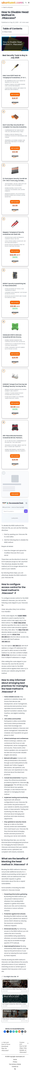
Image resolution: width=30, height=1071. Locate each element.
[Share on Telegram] (13, 1031)
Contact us (15, 1066)
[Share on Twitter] (8, 1031)
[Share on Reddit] (19, 1031)
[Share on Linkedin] (10, 1031)
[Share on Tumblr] (22, 1031)
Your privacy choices (15, 1064)
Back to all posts (8, 7)
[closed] (29, 3)
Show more (8, 32)
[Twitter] (15, 1069)
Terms (15, 1059)
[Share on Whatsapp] (16, 1031)
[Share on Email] (25, 1031)
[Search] (26, 2)
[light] (23, 3)
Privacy (15, 1062)
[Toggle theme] (26, 503)
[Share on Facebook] (5, 1031)
